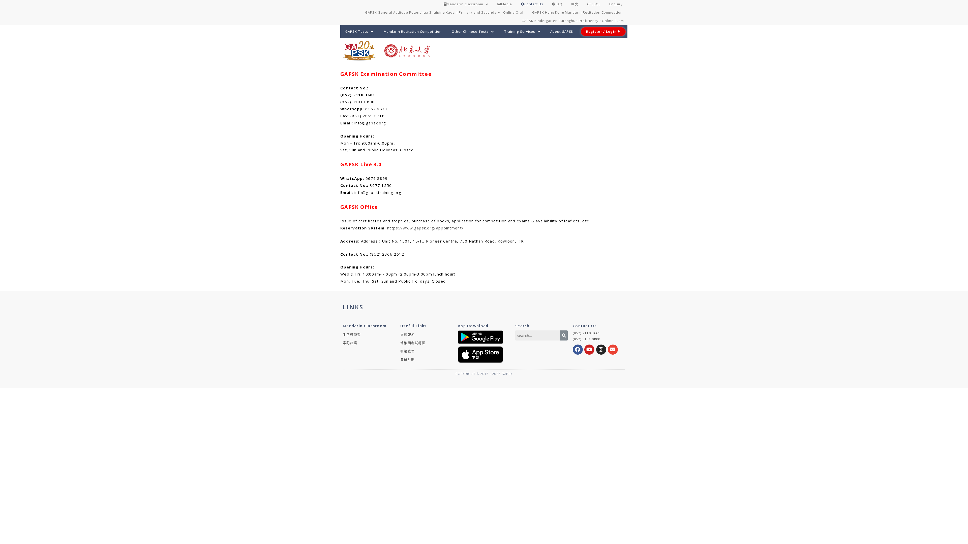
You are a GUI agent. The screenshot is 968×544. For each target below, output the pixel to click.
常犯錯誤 (350, 343)
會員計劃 (407, 359)
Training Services (519, 31)
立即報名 (407, 334)
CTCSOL (593, 4)
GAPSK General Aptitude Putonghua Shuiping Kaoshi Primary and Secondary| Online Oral (444, 12)
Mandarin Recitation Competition (413, 31)
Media (506, 4)
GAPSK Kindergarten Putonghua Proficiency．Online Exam (573, 20)
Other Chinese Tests (470, 31)
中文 (574, 4)
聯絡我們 (407, 351)
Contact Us (533, 4)
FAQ (559, 4)
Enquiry (616, 4)
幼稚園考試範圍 (413, 343)
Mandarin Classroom (465, 4)
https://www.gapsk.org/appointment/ (425, 227)
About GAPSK (561, 31)
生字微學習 (352, 334)
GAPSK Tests (356, 31)
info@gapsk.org (370, 122)
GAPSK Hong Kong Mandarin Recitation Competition (577, 12)
